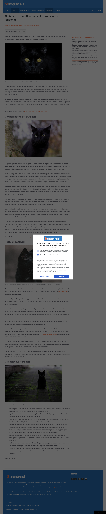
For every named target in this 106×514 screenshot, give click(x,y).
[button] (53, 258)
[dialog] (53, 257)
